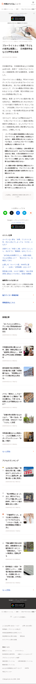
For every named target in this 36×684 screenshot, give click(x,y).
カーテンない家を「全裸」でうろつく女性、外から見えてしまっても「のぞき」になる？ (17, 242)
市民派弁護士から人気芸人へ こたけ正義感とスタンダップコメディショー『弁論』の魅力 (12, 437)
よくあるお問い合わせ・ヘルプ (10, 625)
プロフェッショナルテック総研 (10, 657)
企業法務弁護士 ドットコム (25, 661)
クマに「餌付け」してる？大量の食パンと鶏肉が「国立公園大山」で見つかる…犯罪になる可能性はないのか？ (12, 399)
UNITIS (27, 668)
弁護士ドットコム (8, 9)
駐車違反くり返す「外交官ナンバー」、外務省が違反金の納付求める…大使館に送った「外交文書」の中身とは (14, 572)
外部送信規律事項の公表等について (12, 632)
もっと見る (6, 451)
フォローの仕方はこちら (18, 15)
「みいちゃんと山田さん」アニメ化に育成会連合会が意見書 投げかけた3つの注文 (12, 328)
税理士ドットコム (7, 650)
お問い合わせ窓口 (27, 625)
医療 (17, 9)
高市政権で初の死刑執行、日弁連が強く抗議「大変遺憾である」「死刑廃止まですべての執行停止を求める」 (12, 373)
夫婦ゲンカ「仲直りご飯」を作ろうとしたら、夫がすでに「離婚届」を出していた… (17, 249)
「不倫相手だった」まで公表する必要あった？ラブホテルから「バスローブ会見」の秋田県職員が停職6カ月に (14, 521)
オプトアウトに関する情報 (9, 639)
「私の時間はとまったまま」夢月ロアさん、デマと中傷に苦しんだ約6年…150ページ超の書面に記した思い (14, 499)
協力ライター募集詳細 (10, 295)
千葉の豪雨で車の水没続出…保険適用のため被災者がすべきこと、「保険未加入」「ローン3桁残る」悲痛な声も (14, 549)
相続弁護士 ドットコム (8, 661)
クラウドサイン (19, 650)
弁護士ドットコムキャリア (25, 654)
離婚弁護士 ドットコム (8, 664)
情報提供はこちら (8, 302)
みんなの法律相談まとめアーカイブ (12, 668)
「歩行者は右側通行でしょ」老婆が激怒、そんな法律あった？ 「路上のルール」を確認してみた (17, 257)
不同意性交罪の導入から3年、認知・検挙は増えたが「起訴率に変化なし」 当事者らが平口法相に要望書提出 (12, 352)
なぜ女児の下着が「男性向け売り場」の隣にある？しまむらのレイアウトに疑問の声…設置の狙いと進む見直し (14, 473)
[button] (31, 213)
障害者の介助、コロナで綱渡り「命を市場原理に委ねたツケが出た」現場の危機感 (17, 272)
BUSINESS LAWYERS (8, 654)
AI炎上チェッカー (7, 671)
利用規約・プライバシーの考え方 (11, 629)
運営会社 (22, 636)
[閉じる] (34, 13)
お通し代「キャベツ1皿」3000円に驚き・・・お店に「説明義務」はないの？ (16, 265)
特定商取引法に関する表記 (9, 636)
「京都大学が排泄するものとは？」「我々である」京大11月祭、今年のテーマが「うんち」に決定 (12, 418)
